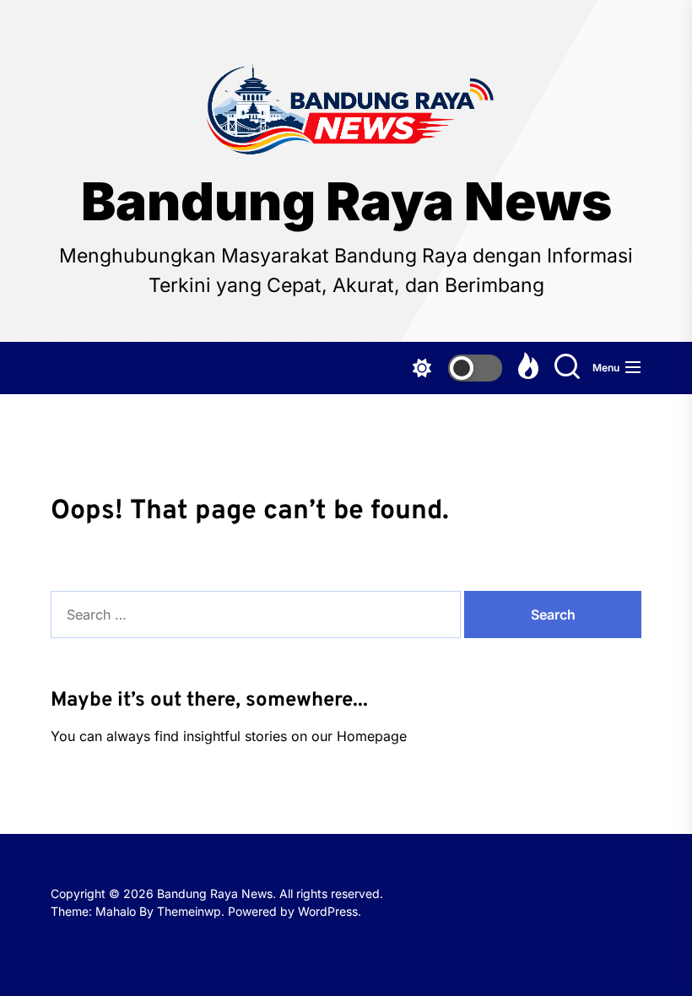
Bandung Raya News (346, 202)
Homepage (372, 736)
